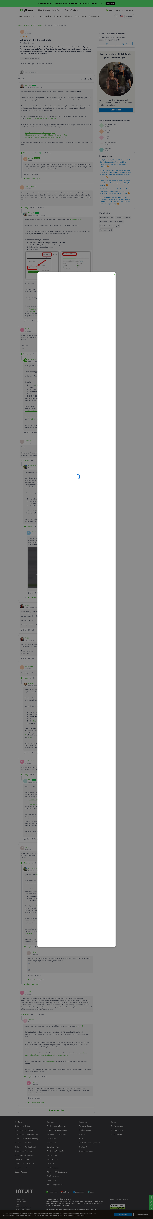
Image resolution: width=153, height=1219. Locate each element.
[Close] (113, 274)
